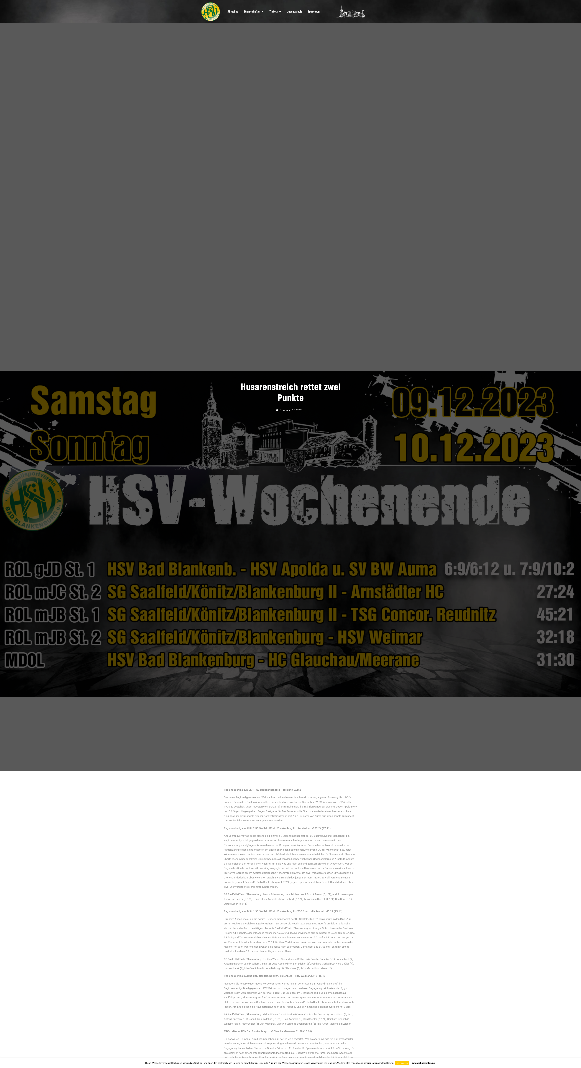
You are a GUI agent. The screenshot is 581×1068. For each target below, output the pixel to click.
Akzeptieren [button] (402, 1063)
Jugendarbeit (294, 11)
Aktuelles (233, 11)
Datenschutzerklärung (423, 1063)
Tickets (273, 11)
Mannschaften (252, 11)
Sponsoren (314, 11)
